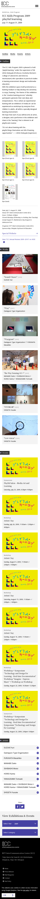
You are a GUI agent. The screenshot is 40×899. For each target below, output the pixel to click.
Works (12, 54)
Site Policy (8, 881)
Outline (5, 54)
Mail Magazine (9, 875)
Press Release (9, 872)
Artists (28, 54)
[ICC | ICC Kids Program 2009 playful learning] (17, 806)
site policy (26, 890)
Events (20, 54)
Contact (7, 878)
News (6, 869)
